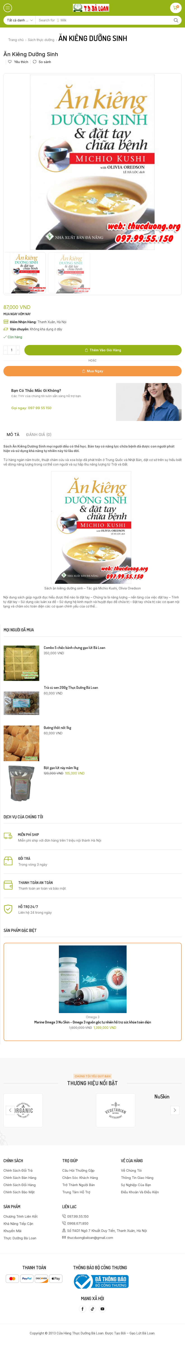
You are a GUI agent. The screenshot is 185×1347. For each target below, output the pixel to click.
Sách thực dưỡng (41, 40)
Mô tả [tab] (13, 434)
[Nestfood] (115, 1110)
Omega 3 (92, 1017)
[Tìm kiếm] (176, 20)
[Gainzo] (23, 1110)
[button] (7, 8)
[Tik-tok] (92, 1309)
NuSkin (161, 1096)
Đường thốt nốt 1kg (57, 728)
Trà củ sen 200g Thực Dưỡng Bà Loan (71, 687)
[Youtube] (102, 1309)
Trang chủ (16, 40)
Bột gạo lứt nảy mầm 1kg (61, 768)
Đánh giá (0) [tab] (38, 434)
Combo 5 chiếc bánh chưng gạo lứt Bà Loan (74, 648)
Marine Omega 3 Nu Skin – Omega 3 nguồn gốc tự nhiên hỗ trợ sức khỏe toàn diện (92, 1022)
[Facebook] (82, 1309)
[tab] (13, 434)
